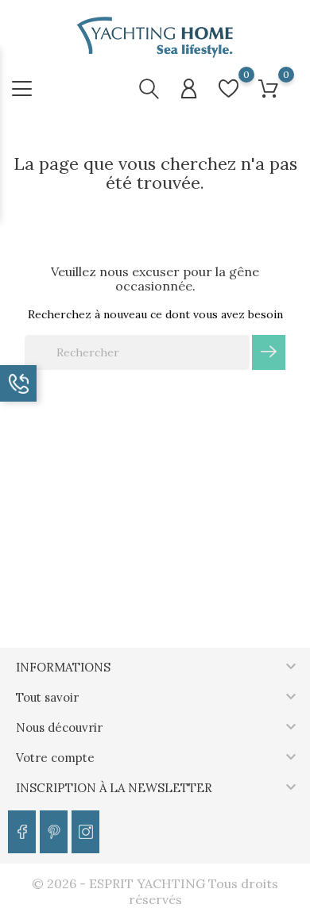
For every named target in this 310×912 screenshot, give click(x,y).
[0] (228, 88)
